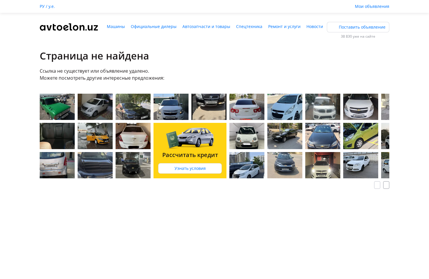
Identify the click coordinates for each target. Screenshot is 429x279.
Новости (314, 26)
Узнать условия (190, 168)
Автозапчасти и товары (206, 26)
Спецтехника (249, 26)
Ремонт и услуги (284, 26)
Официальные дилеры (154, 26)
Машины (116, 26)
